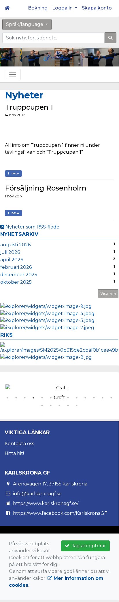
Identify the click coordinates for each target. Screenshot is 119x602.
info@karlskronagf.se (37, 493)
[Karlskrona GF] (56, 58)
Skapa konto (97, 8)
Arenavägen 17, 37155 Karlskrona (50, 484)
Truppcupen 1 (29, 107)
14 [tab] (42, 405)
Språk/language (25, 24)
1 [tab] (7, 398)
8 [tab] (68, 398)
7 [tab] (59, 398)
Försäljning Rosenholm (45, 188)
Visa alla (108, 293)
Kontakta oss (19, 443)
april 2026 (11, 259)
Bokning (38, 8)
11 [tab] (94, 398)
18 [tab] (77, 405)
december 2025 (18, 274)
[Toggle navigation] (13, 74)
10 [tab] (85, 398)
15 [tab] (51, 405)
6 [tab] (51, 398)
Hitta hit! (14, 453)
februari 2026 (16, 267)
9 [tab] (77, 398)
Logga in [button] (63, 8)
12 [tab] (102, 398)
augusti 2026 (15, 244)
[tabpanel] (59, 391)
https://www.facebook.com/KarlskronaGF (60, 513)
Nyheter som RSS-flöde (31, 227)
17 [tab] (68, 405)
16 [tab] (59, 405)
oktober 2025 (16, 282)
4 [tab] (33, 398)
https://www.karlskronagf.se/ (45, 503)
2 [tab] (16, 398)
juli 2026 (10, 252)
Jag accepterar (87, 545)
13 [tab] (111, 398)
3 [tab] (25, 398)
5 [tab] (42, 398)
